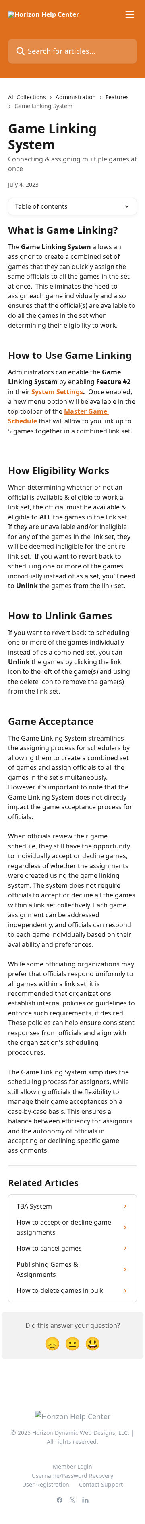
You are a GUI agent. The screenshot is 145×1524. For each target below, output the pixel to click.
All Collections (27, 97)
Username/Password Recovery (72, 1475)
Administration (76, 97)
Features (117, 97)
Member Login (72, 1466)
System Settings (57, 391)
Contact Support (101, 1484)
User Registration (45, 1484)
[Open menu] (129, 14)
